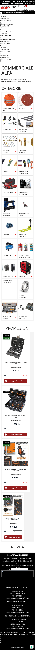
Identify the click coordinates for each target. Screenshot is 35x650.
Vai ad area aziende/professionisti (20, 3)
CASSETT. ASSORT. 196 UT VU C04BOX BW (13, 519)
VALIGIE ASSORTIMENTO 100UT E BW (16, 416)
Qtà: (5, 375)
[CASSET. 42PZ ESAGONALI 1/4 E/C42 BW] (15, 347)
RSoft (23, 647)
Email (9, 569)
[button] (23, 375)
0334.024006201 (13, 523)
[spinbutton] (21, 375)
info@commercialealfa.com (20, 598)
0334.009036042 (16, 367)
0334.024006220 (16, 474)
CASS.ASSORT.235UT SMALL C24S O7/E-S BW (16, 469)
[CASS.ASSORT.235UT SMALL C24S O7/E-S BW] (15, 454)
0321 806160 (19, 596)
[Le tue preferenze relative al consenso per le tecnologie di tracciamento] (32, 647)
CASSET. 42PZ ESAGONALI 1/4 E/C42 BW (15, 362)
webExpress (17, 647)
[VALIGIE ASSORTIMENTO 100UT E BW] (15, 400)
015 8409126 (19, 610)
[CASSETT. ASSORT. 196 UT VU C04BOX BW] (13, 505)
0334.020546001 (16, 420)
